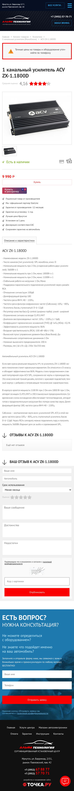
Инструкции (42, 733)
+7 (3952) (37, 769)
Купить (37, 182)
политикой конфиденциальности (32, 713)
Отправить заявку (37, 699)
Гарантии (27, 733)
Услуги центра (27, 727)
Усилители (37, 37)
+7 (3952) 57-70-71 (61, 17)
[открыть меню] (70, 5)
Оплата (14, 733)
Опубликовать (37, 592)
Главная (5, 37)
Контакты (58, 733)
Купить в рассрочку (14, 191)
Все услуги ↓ (55, 5)
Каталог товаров (21, 37)
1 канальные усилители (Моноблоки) (19, 39)
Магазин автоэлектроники (53, 727)
